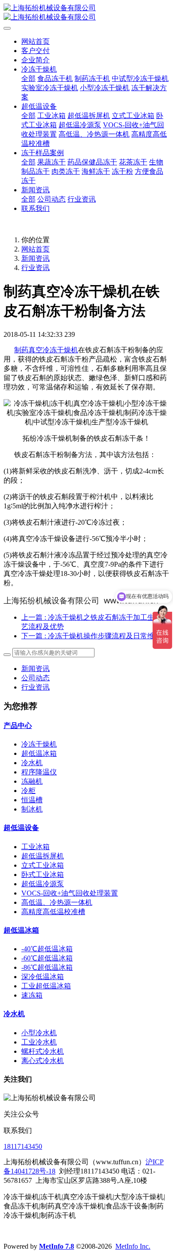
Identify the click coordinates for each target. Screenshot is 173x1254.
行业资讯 (35, 267)
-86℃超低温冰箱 (47, 967)
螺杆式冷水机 (42, 1051)
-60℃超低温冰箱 (47, 958)
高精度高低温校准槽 (53, 911)
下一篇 (91, 636)
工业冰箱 (35, 846)
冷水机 (32, 762)
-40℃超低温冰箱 (47, 949)
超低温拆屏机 (42, 856)
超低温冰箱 (39, 753)
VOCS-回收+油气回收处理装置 (69, 893)
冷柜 (28, 790)
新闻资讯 (35, 258)
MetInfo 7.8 (56, 1246)
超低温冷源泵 (42, 884)
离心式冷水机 (42, 1060)
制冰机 (32, 809)
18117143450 (23, 1146)
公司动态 (35, 678)
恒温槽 (32, 800)
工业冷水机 (39, 1042)
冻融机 (32, 781)
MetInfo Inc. (132, 1246)
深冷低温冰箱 (42, 976)
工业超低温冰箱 (46, 986)
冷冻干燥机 (39, 744)
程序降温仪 (39, 772)
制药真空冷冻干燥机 (46, 350)
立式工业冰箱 (42, 865)
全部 (28, 78)
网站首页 (35, 41)
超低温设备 (21, 827)
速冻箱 (32, 995)
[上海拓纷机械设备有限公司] (86, 13)
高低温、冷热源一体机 (56, 902)
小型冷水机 (39, 1033)
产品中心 (18, 725)
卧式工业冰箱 (42, 874)
